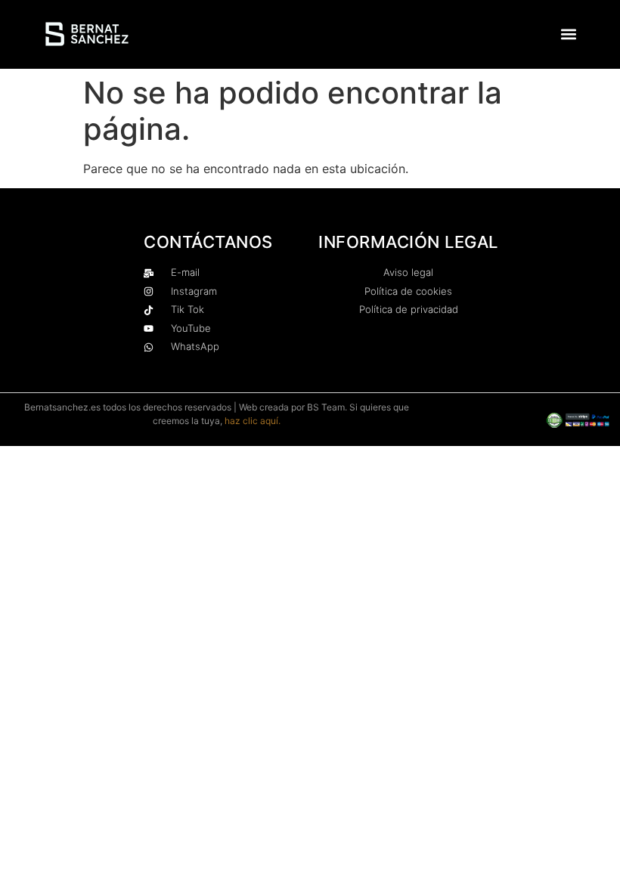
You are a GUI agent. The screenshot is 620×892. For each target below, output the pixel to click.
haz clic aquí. (253, 420)
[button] (568, 34)
